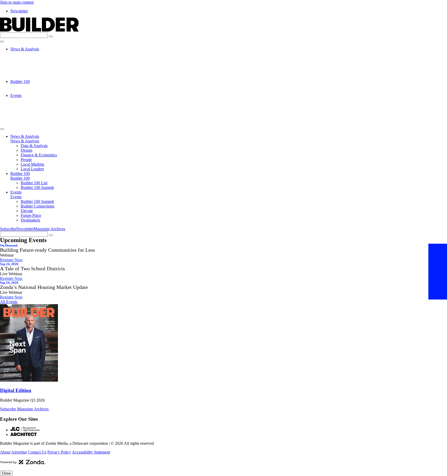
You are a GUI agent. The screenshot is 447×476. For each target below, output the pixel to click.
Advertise (19, 452)
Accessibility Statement (91, 452)
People (26, 67)
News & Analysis (24, 49)
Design (26, 58)
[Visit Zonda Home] (23, 464)
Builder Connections (37, 105)
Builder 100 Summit (37, 91)
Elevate (27, 109)
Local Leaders (32, 77)
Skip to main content (17, 2)
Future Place (31, 114)
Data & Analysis (34, 53)
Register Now (11, 260)
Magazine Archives (49, 229)
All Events (8, 302)
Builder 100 (20, 81)
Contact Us (37, 452)
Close (6, 473)
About (5, 452)
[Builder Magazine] (39, 30)
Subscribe (8, 229)
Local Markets (32, 72)
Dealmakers (30, 119)
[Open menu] (2, 41)
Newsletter (19, 11)
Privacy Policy (59, 452)
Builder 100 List (34, 86)
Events (15, 95)
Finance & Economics (39, 63)
